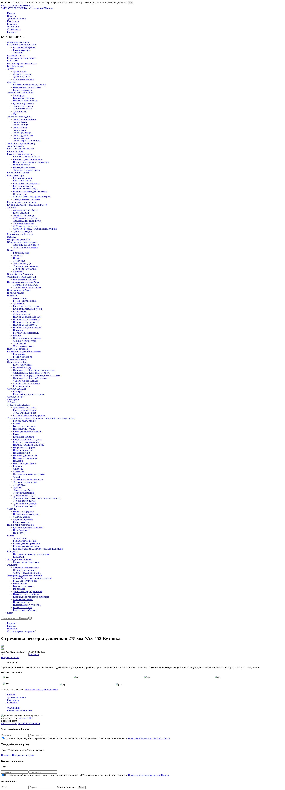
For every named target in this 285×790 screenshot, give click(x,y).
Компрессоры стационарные (27, 159)
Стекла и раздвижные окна (27, 572)
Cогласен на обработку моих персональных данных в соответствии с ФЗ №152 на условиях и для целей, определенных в (82, 738)
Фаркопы (11, 508)
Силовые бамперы (16, 388)
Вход (26, 8)
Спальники (18, 471)
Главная (11, 623)
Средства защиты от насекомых (29, 474)
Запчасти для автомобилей (20, 92)
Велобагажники (15, 66)
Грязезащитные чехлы (24, 428)
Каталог (11, 626)
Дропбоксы (19, 303)
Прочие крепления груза (25, 188)
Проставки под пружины (26, 322)
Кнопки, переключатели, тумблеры (31, 596)
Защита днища (20, 124)
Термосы (17, 487)
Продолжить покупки (23, 755)
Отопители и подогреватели (21, 276)
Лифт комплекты (21, 314)
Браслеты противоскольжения (28, 527)
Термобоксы (19, 484)
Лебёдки (11, 207)
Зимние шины (20, 538)
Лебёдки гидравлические (26, 218)
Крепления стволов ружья (26, 183)
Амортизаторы (20, 298)
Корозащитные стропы (24, 410)
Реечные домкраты (22, 90)
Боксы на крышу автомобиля (22, 63)
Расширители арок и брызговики (24, 351)
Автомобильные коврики (26, 567)
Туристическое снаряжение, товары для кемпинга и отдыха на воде (41, 418)
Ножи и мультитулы (23, 450)
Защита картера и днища (19, 116)
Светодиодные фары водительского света (34, 370)
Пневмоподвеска (15, 292)
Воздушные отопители (24, 279)
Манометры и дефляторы (20, 234)
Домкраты (12, 82)
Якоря (10, 612)
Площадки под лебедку (19, 290)
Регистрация (36, 8)
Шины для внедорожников (26, 543)
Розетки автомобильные (25, 610)
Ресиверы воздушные (24, 167)
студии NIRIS (26, 718)
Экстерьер (12, 564)
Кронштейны (20, 311)
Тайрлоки (12, 402)
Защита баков (20, 122)
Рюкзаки (17, 466)
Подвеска (12, 295)
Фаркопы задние (21, 516)
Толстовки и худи (22, 263)
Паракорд (18, 460)
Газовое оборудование (24, 420)
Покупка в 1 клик (10, 657)
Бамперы (17, 391)
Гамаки (16, 423)
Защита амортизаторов (24, 119)
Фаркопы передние (23, 519)
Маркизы (11, 236)
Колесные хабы (15, 151)
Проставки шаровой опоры (27, 327)
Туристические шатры (24, 506)
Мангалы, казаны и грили (26, 442)
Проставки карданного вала (27, 316)
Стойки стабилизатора (24, 340)
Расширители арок (22, 356)
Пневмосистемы (21, 164)
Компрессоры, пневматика (20, 154)
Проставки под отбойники (26, 319)
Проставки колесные (17, 348)
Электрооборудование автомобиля (24, 575)
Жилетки (17, 255)
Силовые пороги (15, 396)
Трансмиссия (19, 111)
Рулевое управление (23, 103)
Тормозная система (22, 108)
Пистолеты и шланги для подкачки (31, 162)
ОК (130, 3)
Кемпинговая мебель (23, 436)
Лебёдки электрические (25, 226)
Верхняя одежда (21, 252)
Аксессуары (19, 95)
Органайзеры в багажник (20, 274)
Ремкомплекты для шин (25, 540)
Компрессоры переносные (26, 156)
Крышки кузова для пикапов (21, 202)
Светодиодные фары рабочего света (31, 378)
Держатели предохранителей (27, 591)
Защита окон (19, 130)
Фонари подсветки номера (26, 383)
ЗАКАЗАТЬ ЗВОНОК (12, 8)
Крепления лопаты (22, 180)
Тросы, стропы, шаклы (18, 404)
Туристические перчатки (25, 266)
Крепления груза (15, 175)
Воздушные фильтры (23, 98)
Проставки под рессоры (25, 324)
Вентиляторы (20, 583)
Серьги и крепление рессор (27, 338)
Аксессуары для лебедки (25, 210)
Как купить (13, 700)
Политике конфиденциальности (144, 738)
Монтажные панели (23, 599)
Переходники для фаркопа (26, 514)
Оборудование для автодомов (22, 242)
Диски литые (19, 71)
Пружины (18, 330)
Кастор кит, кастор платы (26, 306)
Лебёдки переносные (23, 223)
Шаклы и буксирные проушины (29, 415)
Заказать (165, 738)
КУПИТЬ (34, 654)
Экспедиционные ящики (19, 559)
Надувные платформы (24, 447)
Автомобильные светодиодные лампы (32, 578)
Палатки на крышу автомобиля (23, 282)
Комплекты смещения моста (27, 308)
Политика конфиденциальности (41, 689)
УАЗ (15, 114)
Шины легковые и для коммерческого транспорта (38, 548)
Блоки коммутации (22, 364)
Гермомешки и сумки (24, 426)
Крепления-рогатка (23, 186)
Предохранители (21, 602)
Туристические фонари (25, 503)
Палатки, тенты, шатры (25, 458)
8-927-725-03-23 (9, 5)
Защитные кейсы (15, 146)
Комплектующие (21, 50)
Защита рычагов (21, 138)
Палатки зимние (21, 452)
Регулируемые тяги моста (26, 332)
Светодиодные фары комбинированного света (36, 375)
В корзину (6, 755)
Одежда (11, 250)
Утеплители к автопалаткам (27, 287)
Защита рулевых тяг (23, 135)
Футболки (18, 271)
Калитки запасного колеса (20, 148)
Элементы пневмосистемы (26, 170)
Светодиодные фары (17, 362)
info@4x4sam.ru (26, 5)
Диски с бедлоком (22, 74)
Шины (10, 535)
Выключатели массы (23, 586)
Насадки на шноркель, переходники (31, 554)
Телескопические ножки (25, 247)
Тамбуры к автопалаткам (25, 284)
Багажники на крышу (24, 47)
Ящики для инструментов (26, 562)
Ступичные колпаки (23, 79)
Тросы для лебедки (22, 231)
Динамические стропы (24, 407)
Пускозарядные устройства (27, 604)
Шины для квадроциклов (26, 546)
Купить (165, 775)
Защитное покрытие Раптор (21, 143)
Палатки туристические (25, 455)
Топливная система (23, 106)
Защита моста (20, 127)
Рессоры (17, 335)
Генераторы (19, 588)
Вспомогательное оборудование (29, 84)
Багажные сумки (15, 55)
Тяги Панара (19, 343)
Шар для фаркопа (22, 522)
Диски (10, 68)
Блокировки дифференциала (21, 58)
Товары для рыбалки (23, 490)
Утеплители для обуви (24, 268)
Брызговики (19, 354)
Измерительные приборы (26, 594)
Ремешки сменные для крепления (30, 191)
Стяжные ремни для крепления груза (32, 196)
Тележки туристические (25, 482)
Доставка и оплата (16, 697)
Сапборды (18, 468)
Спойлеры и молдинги (24, 570)
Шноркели (12, 551)
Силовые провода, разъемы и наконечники (35, 228)
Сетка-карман (20, 194)
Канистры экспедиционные (27, 431)
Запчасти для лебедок (24, 215)
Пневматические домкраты (27, 87)
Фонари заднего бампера (25, 380)
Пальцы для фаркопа (23, 511)
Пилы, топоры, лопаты (24, 463)
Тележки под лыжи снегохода (28, 479)
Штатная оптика (21, 386)
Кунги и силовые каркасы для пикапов (27, 204)
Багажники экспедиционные (21, 44)
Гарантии (12, 702)
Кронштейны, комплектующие (28, 394)
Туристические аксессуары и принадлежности (36, 498)
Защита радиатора (22, 132)
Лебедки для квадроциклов (27, 220)
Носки (16, 258)
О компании (13, 707)
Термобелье (19, 260)
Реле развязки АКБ (22, 607)
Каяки (16, 434)
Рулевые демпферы (17, 359)
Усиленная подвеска (23, 346)
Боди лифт (12, 60)
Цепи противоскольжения (20, 524)
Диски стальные (21, 76)
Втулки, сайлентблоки (24, 300)
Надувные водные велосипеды (28, 444)
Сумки (16, 476)
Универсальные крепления (26, 199)
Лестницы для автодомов (26, 244)
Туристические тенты (24, 500)
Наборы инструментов (18, 239)
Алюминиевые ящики (18, 42)
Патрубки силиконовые (25, 100)
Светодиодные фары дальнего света (31, 372)
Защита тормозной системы (27, 140)
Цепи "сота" (19, 532)
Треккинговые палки (23, 492)
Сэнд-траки (13, 399)
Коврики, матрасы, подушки (27, 439)
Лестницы (18, 52)
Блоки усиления (21, 212)
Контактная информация (19, 710)
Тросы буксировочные (24, 412)
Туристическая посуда (24, 495)
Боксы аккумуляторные (25, 580)
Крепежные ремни (22, 178)
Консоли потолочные (18, 172)
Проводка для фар (22, 367)
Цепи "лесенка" (21, 530)
